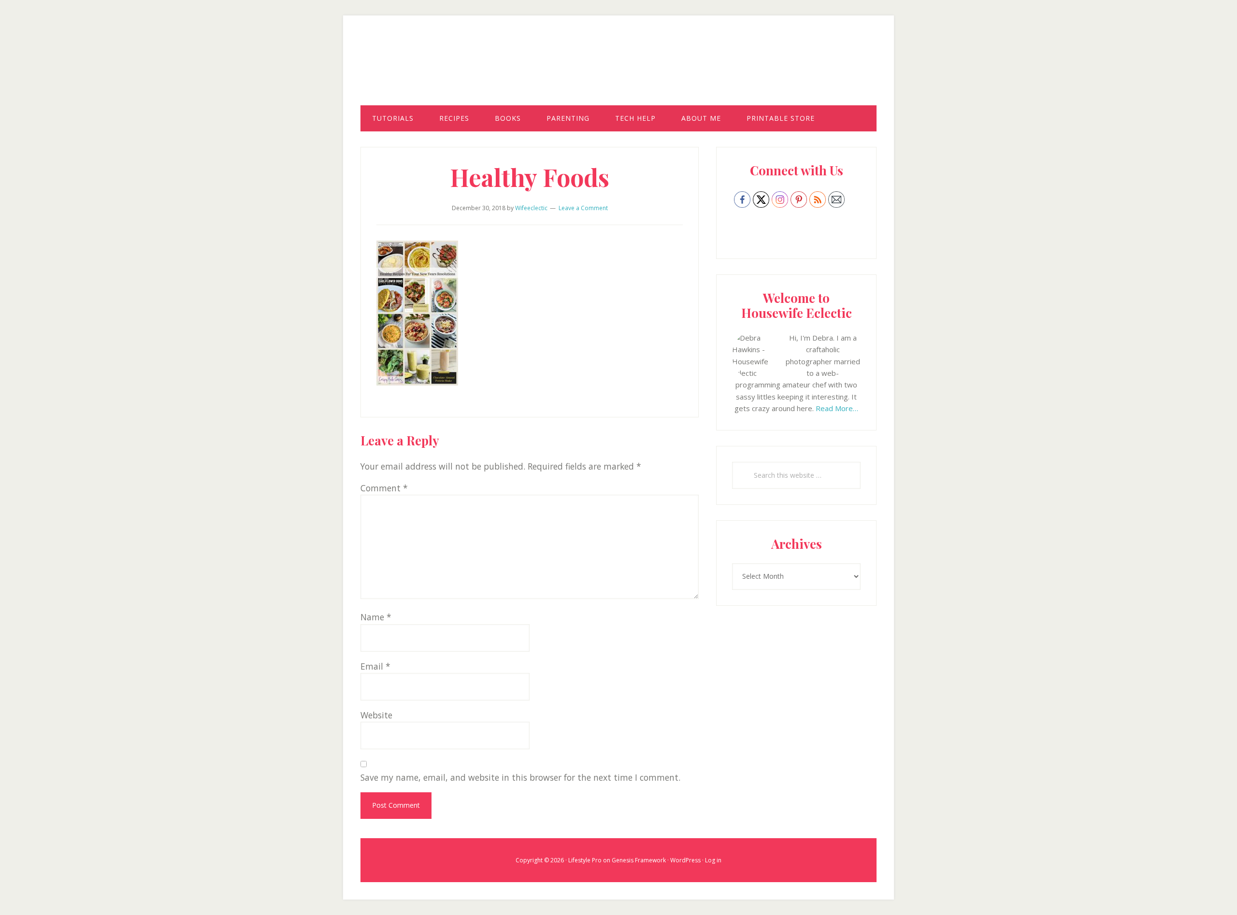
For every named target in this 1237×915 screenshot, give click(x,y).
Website (376, 715)
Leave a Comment (583, 208)
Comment (384, 488)
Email (375, 666)
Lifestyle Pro (585, 860)
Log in (713, 860)
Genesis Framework (639, 860)
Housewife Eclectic (618, 69)
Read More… (837, 408)
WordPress (685, 860)
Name (375, 617)
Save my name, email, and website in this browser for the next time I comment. (520, 777)
